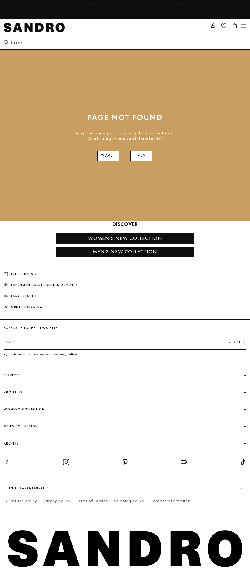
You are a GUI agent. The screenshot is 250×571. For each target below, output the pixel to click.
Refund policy (23, 501)
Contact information (170, 501)
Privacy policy (56, 501)
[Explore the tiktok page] (243, 463)
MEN (142, 155)
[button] (243, 26)
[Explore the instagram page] (66, 463)
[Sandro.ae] (35, 27)
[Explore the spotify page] (184, 463)
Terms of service (92, 501)
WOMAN (187, 5)
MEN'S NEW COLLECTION (125, 251)
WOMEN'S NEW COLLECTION (125, 238)
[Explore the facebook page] (7, 463)
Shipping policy (129, 501)
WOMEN (108, 155)
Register (236, 342)
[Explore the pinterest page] (125, 463)
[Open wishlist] (223, 26)
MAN (203, 5)
